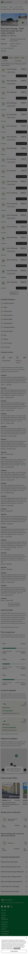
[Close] (26, 938)
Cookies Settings (14, 951)
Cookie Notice (17, 948)
